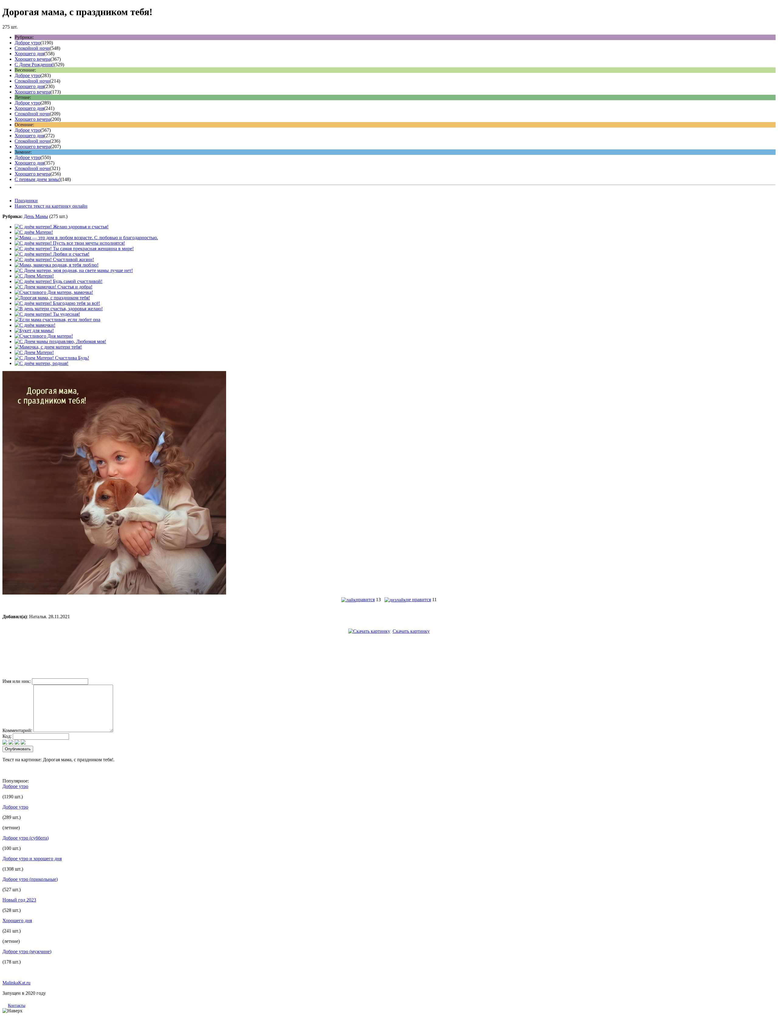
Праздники (26, 200)
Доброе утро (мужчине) (26, 951)
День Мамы (36, 216)
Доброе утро (27, 42)
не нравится (418, 599)
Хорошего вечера (32, 59)
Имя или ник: (16, 681)
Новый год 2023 (19, 899)
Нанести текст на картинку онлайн (51, 206)
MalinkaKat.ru (16, 982)
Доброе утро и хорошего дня (32, 858)
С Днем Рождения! (34, 64)
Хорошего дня (29, 53)
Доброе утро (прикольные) (30, 879)
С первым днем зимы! (37, 179)
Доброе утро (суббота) (25, 837)
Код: (7, 736)
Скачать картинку (411, 631)
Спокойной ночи (32, 48)
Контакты (16, 1005)
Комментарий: (17, 730)
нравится (365, 599)
